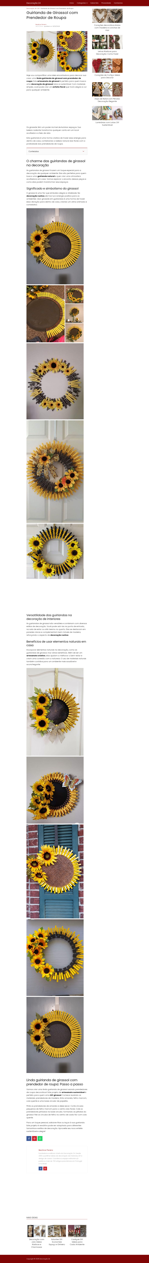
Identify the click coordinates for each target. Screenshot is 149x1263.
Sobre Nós (94, 3)
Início (72, 3)
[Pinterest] (34, 1138)
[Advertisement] (56, 108)
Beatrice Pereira (41, 24)
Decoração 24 (33, 3)
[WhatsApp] (40, 1138)
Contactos (118, 3)
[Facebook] (28, 1138)
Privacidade (106, 3)
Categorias (81, 3)
